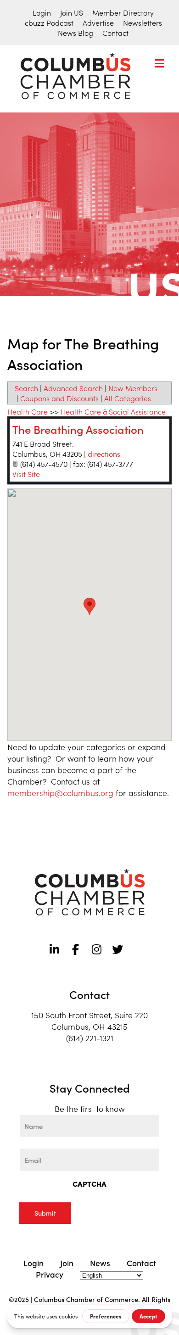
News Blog (75, 33)
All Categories (127, 398)
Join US (71, 12)
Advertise (98, 22)
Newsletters (142, 22)
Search (26, 388)
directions (104, 454)
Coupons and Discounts (59, 398)
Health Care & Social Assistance (113, 411)
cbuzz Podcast (49, 22)
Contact (115, 33)
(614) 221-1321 (89, 1037)
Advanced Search (73, 388)
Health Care (27, 411)
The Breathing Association (78, 429)
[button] (89, 606)
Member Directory (123, 12)
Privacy (49, 1274)
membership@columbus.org (60, 792)
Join (66, 1262)
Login (42, 12)
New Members (132, 388)
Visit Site (26, 474)
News (100, 1262)
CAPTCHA (89, 1183)
